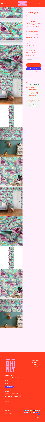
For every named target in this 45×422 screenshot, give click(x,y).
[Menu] (2, 3)
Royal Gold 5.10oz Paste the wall (32, 29)
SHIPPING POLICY (35, 360)
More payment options (34, 71)
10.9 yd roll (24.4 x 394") (31, 52)
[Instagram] (10, 380)
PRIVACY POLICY (35, 362)
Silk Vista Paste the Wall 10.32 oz (32, 34)
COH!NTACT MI (37, 417)
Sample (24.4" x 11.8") (30, 55)
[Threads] (10, 383)
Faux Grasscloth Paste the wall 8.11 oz (33, 32)
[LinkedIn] (20, 380)
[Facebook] (5, 380)
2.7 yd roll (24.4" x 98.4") (31, 45)
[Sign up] (22, 401)
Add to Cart (33, 65)
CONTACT (34, 368)
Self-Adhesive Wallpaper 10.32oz (32, 26)
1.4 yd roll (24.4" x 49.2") (31, 43)
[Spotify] (5, 383)
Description (28, 79)
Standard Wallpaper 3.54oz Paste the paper (33, 21)
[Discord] (7, 383)
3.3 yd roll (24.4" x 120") (30, 48)
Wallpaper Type (29, 18)
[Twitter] (18, 380)
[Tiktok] (13, 380)
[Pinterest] (15, 380)
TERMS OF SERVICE (36, 364)
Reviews (33, 79)
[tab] (29, 79)
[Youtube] (7, 380)
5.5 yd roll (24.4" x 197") (30, 50)
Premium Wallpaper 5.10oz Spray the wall (33, 24)
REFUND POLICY (35, 366)
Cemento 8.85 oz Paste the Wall (32, 37)
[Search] (40, 3)
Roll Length (28, 41)
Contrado (28, 10)
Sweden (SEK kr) (7, 410)
